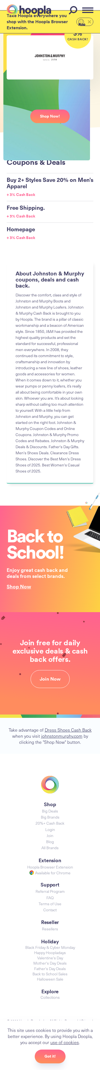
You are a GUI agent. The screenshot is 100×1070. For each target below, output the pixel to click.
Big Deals (50, 811)
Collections (50, 997)
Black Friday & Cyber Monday (50, 947)
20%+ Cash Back (50, 823)
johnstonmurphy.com (61, 735)
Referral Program (50, 891)
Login (50, 829)
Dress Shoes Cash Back (68, 729)
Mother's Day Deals (50, 963)
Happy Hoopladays (50, 952)
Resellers (50, 929)
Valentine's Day (50, 957)
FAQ (50, 898)
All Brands (50, 848)
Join (50, 835)
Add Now (82, 24)
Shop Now (19, 586)
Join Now (50, 679)
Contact (50, 910)
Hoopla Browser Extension (50, 867)
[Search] (74, 10)
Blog (50, 842)
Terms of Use (50, 904)
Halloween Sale (50, 979)
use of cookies (64, 1042)
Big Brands (50, 817)
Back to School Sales (50, 973)
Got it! (50, 1056)
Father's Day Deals (50, 968)
